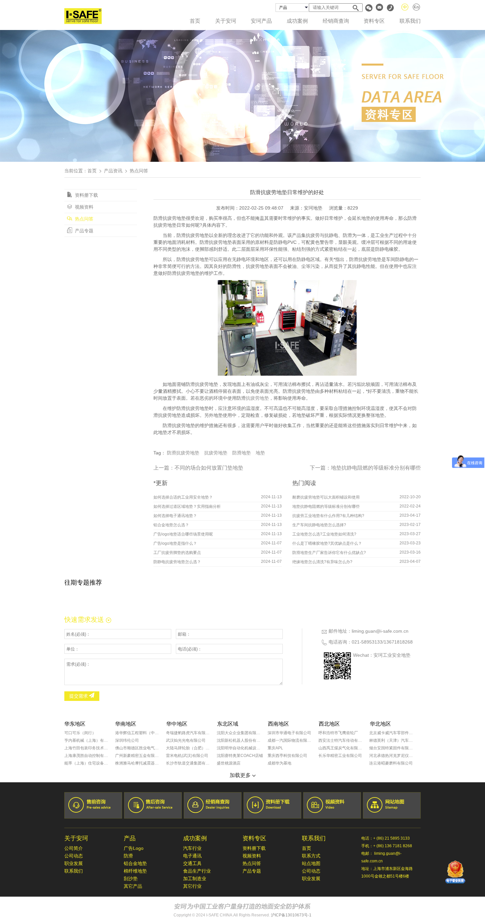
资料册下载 (86, 195)
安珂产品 (261, 21)
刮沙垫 (131, 878)
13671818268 (398, 642)
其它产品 (133, 886)
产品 (130, 838)
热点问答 (83, 218)
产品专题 (83, 230)
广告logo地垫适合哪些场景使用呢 (183, 534)
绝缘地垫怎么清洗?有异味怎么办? (322, 562)
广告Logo (134, 848)
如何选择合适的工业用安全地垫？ (183, 497)
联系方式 (311, 855)
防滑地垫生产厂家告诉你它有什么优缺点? (329, 552)
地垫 (260, 452)
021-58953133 (367, 642)
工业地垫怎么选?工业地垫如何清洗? (324, 534)
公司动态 (73, 855)
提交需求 (79, 696)
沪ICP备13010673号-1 (291, 915)
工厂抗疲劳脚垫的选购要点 (177, 552)
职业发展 (73, 863)
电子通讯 (192, 855)
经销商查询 (336, 21)
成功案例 (297, 21)
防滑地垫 (241, 452)
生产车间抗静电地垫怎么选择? (319, 525)
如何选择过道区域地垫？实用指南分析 (187, 506)
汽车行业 (192, 848)
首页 (195, 21)
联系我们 (410, 21)
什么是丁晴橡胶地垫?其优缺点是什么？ (327, 543)
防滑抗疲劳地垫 (183, 452)
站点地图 (311, 863)
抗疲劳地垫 (257, 398)
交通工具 (192, 863)
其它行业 (192, 886)
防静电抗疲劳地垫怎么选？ (177, 562)
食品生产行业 (197, 871)
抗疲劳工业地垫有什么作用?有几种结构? (328, 515)
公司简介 (73, 848)
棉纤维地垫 (135, 871)
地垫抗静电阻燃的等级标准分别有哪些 (376, 468)
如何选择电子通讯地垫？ (175, 515)
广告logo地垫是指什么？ (175, 543)
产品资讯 (113, 170)
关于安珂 (225, 21)
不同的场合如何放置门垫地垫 (209, 468)
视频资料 (83, 207)
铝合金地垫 (135, 863)
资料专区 (374, 21)
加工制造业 (194, 878)
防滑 (128, 855)
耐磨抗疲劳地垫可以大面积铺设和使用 (326, 497)
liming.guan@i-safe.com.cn (380, 631)
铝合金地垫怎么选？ (171, 525)
